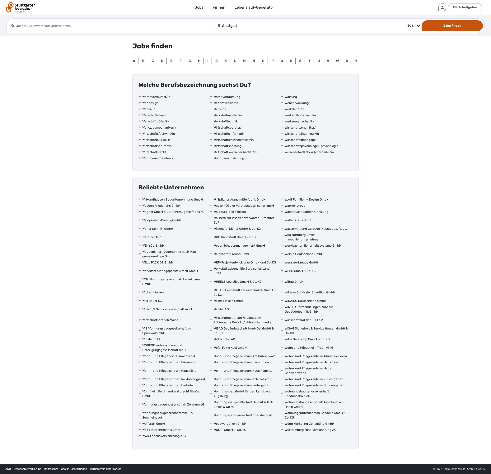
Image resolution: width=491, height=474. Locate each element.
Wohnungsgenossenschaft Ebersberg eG (242, 415)
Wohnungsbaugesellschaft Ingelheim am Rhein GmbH (314, 404)
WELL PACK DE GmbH (157, 262)
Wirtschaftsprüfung (227, 146)
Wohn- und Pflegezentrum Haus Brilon (241, 362)
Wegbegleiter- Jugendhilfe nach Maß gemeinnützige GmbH (169, 254)
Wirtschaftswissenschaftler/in (235, 152)
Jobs (199, 7)
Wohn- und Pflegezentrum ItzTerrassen (241, 379)
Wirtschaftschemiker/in (301, 127)
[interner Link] (20, 7)
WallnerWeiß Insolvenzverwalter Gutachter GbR (243, 220)
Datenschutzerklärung (27, 469)
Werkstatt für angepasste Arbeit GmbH (170, 271)
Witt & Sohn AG (224, 339)
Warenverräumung (226, 97)
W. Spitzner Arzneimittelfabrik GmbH (239, 199)
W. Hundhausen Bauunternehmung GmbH (172, 199)
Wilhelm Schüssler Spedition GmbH (310, 292)
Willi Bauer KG (152, 301)
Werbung (220, 109)
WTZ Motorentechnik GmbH (161, 430)
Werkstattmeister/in (227, 115)
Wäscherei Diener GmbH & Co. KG (237, 228)
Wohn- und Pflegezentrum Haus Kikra (169, 370)
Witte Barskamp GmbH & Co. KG (307, 339)
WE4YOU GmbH (153, 245)
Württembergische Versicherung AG (310, 430)
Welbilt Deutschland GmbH (304, 254)
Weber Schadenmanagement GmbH (239, 245)
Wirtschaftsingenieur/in (302, 133)
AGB (8, 469)
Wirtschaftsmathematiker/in (233, 140)
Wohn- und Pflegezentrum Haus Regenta (243, 370)
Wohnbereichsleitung (228, 158)
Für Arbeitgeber (465, 7)
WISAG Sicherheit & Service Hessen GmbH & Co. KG (316, 331)
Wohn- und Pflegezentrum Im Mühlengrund (173, 379)
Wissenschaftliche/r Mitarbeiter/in (309, 152)
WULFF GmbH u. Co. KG (229, 430)
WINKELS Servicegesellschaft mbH (167, 309)
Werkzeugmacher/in (299, 121)
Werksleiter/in (295, 109)
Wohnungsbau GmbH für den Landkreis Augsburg (241, 394)
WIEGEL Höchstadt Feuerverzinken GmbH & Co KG (244, 292)
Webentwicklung (297, 103)
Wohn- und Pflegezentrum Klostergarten (314, 379)
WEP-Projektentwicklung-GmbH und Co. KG (244, 262)
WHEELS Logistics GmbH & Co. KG (237, 281)
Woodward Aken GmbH (229, 423)
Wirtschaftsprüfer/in (157, 146)
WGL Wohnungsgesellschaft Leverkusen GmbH (171, 281)
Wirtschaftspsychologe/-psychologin (312, 146)
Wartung (291, 97)
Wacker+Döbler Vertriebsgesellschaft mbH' (243, 205)
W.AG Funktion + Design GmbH (307, 199)
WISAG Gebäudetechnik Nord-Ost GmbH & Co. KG (243, 331)
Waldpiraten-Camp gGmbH (161, 220)
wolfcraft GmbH (153, 423)
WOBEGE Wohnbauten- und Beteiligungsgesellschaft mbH (164, 348)
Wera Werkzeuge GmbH (301, 262)
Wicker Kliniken (153, 292)
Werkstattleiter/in (154, 115)
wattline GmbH (153, 237)
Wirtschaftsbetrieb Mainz (160, 320)
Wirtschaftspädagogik (300, 140)
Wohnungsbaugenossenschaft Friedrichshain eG (307, 394)
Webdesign (150, 103)
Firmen (219, 7)
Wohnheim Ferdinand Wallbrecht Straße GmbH (170, 394)
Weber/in (148, 109)
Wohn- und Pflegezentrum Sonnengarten (314, 385)
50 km (411, 25)
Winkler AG (221, 309)
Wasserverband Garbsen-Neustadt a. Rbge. (316, 228)
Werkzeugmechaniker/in (159, 127)
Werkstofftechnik (225, 121)
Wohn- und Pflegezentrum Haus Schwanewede (308, 371)
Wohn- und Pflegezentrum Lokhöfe (167, 385)
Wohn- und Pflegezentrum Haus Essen (312, 362)
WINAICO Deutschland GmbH (305, 301)
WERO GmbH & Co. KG (300, 271)
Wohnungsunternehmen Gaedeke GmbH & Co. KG (315, 415)
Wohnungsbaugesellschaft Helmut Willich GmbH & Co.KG (243, 404)
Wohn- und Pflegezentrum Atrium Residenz (316, 356)
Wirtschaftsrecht (154, 152)
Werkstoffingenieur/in (300, 115)
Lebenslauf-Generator (254, 7)
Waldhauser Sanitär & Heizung (306, 212)
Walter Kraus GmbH (298, 220)
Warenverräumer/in (156, 97)
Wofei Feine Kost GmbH (230, 347)
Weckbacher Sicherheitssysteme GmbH (313, 245)
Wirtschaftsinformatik (228, 133)
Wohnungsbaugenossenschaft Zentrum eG (173, 404)
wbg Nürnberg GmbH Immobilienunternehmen (302, 237)
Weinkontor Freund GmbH (231, 254)
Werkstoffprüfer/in (155, 121)
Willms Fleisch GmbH (228, 301)
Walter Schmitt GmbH (157, 228)
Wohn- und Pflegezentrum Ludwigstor (241, 385)
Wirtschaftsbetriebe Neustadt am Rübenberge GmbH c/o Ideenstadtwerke (242, 320)
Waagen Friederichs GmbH (161, 205)
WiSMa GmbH (151, 339)
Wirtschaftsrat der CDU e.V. (304, 320)
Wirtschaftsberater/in (228, 127)
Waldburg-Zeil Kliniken (229, 212)
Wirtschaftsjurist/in (156, 140)
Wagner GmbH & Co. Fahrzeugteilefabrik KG (173, 212)
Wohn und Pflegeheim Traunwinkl (309, 347)
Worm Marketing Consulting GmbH (309, 423)
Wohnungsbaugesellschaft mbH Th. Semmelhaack (168, 415)
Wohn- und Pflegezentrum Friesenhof (169, 362)
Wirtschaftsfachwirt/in (158, 133)
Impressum (51, 469)
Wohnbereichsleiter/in (158, 158)
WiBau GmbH (294, 281)
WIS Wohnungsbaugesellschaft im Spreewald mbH (166, 331)
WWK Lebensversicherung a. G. (164, 436)
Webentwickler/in (226, 103)
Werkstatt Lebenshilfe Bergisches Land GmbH (241, 271)
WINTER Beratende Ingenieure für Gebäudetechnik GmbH (309, 309)
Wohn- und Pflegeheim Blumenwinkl (168, 356)
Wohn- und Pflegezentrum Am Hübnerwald (244, 356)
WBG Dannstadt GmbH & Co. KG (236, 237)
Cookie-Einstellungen (74, 469)
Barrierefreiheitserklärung (105, 469)
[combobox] (114, 25)
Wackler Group (295, 205)
